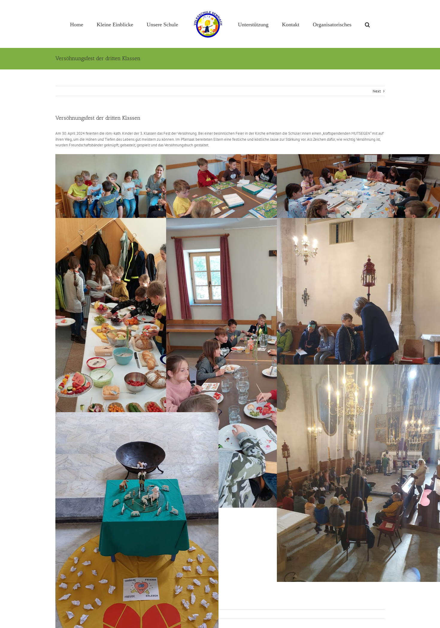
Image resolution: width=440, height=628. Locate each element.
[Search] (342, 24)
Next (377, 91)
